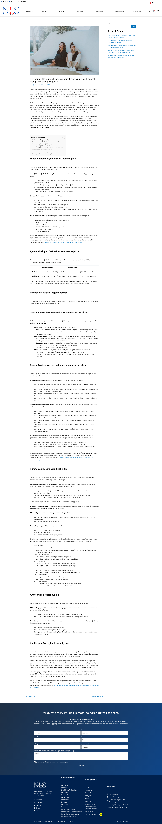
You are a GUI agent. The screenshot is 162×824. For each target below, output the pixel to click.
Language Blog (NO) (37, 85)
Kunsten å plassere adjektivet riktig (42, 149)
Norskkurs (62, 11)
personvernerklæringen (60, 762)
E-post (36, 737)
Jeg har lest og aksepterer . (51, 762)
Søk (109, 23)
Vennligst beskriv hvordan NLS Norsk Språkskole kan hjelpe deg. (54, 751)
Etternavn (84, 730)
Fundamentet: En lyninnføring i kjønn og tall (44, 140)
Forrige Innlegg (31, 696)
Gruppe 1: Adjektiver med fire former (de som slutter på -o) (49, 146)
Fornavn (36, 730)
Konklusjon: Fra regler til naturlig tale (42, 154)
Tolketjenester (119, 11)
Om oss (28, 11)
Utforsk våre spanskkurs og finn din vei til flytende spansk (63, 242)
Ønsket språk (85, 744)
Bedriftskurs (80, 11)
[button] (149, 11)
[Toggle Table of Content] (62, 137)
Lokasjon (36, 744)
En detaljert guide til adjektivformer (42, 144)
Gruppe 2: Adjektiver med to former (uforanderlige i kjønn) (49, 147)
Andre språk (100, 11)
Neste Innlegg (97, 696)
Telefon (83, 737)
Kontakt (44, 11)
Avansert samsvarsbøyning (40, 151)
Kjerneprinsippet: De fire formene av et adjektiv (45, 142)
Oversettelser (137, 11)
